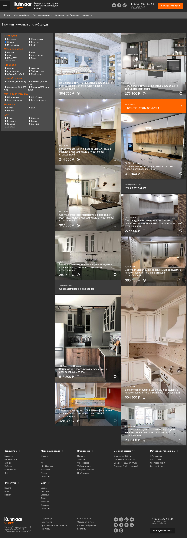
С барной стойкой (15, 74)
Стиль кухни (11, 451)
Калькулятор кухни (162, 531)
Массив (10, 52)
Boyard (10, 108)
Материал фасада (50, 451)
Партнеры (45, 529)
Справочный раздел (86, 525)
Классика (11, 39)
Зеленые (35, 124)
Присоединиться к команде (54, 525)
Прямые (11, 68)
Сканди (10, 42)
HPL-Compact (37, 97)
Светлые (35, 118)
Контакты (87, 15)
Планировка (83, 451)
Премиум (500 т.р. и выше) (126, 466)
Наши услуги (46, 522)
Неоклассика (37, 39)
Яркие (34, 121)
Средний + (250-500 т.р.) (125, 463)
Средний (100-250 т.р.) (124, 459)
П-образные (37, 74)
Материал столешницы (162, 451)
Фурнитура (10, 483)
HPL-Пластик (37, 55)
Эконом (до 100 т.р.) (16, 82)
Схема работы (84, 518)
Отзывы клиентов (85, 522)
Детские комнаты (42, 15)
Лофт (33, 45)
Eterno (34, 58)
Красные (11, 124)
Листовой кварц (38, 100)
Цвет (43, 483)
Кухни (7, 15)
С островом (13, 71)
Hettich (10, 111)
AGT (9, 55)
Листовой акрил (14, 100)
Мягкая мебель (21, 15)
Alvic (33, 52)
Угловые (35, 68)
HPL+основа (13, 97)
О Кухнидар (46, 518)
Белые (10, 118)
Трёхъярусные (37, 71)
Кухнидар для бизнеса (67, 15)
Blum (33, 108)
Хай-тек (35, 42)
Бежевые (11, 121)
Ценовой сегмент (123, 451)
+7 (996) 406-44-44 (142, 3)
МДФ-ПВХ (12, 58)
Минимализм (13, 45)
